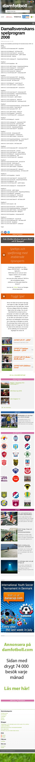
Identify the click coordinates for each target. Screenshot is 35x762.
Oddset (16, 287)
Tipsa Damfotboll (23, 1)
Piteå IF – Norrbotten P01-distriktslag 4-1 (17, 383)
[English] (28, 1)
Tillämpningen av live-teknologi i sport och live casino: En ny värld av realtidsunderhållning (15, 725)
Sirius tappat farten (5, 729)
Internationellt (3, 714)
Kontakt (17, 1)
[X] (8, 232)
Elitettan (2, 718)
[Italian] (33, 1)
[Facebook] (5, 232)
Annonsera (3, 746)
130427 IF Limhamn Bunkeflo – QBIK (21, 349)
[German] (31, 1)
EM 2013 (3, 719)
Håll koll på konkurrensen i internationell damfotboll (11, 727)
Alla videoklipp (7, 407)
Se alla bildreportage (17, 375)
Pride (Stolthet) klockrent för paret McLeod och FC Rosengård (17, 240)
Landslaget (3, 716)
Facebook (3, 741)
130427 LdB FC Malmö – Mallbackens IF (22, 358)
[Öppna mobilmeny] (33, 23)
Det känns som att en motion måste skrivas (10, 730)
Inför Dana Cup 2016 (16, 391)
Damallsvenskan (4, 713)
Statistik (2, 747)
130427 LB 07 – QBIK (22, 340)
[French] (30, 1)
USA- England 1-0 (15, 399)
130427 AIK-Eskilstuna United (22, 367)
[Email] (2, 232)
